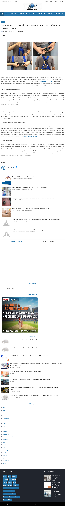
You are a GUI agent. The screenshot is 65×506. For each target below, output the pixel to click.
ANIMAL (5, 407)
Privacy (56, 1)
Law (4, 442)
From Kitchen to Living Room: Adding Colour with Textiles (56, 478)
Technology (59, 13)
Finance (5, 423)
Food (34, 13)
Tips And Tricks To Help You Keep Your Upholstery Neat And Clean (30, 208)
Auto (6, 13)
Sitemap (61, 1)
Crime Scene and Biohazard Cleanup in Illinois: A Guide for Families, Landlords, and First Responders (34, 388)
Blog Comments (17, 241)
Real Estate (5, 452)
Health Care (42, 13)
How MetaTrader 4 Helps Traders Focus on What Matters (25, 371)
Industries (5, 439)
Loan (4, 447)
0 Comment (20, 31)
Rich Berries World (19, 504)
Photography (6, 450)
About (46, 1)
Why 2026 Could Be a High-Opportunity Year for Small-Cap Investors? (29, 355)
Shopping (50, 13)
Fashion (28, 13)
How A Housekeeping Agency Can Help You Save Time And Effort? (30, 187)
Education (21, 13)
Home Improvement (8, 437)
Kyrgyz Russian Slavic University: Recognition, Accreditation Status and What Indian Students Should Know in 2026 (36, 364)
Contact (51, 1)
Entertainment (6, 418)
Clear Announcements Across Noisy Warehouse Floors (24, 340)
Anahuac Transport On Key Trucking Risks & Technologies (28, 230)
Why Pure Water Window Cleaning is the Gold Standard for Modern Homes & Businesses (34, 395)
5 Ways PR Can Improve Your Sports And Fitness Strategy (25, 348)
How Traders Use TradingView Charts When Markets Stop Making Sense (30, 379)
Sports (4, 458)
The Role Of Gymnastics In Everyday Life (23, 177)
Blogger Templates (38, 504)
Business (13, 13)
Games (4, 429)
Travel (7, 17)
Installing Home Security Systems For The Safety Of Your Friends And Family (33, 198)
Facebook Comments (49, 241)
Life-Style (5, 444)
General (3, 22)
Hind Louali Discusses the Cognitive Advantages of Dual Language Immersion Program (36, 219)
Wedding (14, 17)
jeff (14, 167)
